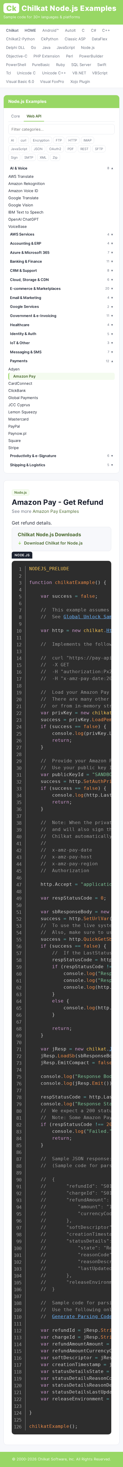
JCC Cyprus (19, 404)
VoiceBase (17, 226)
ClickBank (17, 390)
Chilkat (12, 30)
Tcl (8, 73)
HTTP (72, 140)
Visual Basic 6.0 (20, 81)
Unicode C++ (54, 73)
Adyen (14, 369)
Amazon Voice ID (23, 190)
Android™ (50, 30)
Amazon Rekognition (26, 183)
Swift (101, 64)
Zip (55, 158)
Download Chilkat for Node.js (53, 543)
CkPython (49, 39)
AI (12, 140)
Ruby (60, 64)
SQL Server (81, 64)
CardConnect (20, 383)
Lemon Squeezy (22, 412)
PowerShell (16, 64)
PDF (71, 149)
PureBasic (41, 64)
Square (14, 440)
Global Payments (23, 397)
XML (43, 158)
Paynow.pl (17, 433)
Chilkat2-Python (20, 39)
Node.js (88, 47)
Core (15, 116)
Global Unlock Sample (92, 616)
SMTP (28, 158)
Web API (34, 116)
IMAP (88, 140)
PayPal (14, 426)
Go (33, 47)
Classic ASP (75, 39)
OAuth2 (55, 149)
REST (84, 149)
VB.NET (79, 73)
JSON (38, 149)
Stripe (13, 447)
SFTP (99, 149)
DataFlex (99, 39)
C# (93, 30)
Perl (69, 56)
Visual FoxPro (52, 81)
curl (23, 140)
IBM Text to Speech (25, 212)
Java (46, 47)
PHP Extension (46, 56)
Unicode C (26, 73)
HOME (30, 30)
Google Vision (20, 205)
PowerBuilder (91, 56)
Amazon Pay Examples (56, 511)
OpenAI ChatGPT (23, 219)
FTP (59, 140)
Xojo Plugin (80, 81)
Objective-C (16, 56)
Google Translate (23, 198)
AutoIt (70, 30)
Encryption (41, 140)
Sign (14, 158)
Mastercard (18, 419)
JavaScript (66, 47)
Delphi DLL (15, 47)
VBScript (100, 73)
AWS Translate (21, 176)
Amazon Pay (24, 376)
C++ (106, 30)
